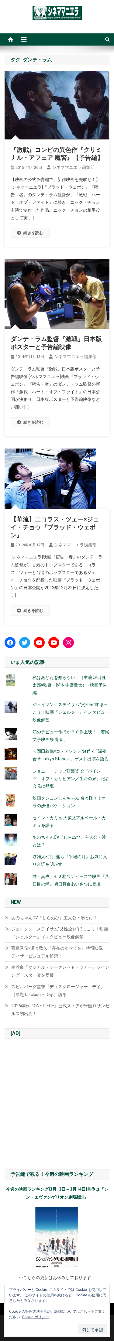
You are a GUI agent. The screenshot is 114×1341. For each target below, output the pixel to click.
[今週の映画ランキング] (57, 1237)
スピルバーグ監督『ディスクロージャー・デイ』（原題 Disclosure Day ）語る (58, 990)
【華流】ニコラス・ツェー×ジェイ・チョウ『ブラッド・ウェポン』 (55, 527)
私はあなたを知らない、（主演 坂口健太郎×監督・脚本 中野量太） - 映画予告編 (70, 685)
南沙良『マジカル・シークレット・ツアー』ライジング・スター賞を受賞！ (60, 971)
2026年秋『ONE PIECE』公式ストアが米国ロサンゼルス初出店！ (60, 1009)
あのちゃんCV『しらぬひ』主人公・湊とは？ (54, 917)
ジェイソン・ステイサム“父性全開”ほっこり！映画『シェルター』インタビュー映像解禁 (71, 712)
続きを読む (33, 232)
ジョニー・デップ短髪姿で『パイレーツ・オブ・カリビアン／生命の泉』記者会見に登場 (71, 779)
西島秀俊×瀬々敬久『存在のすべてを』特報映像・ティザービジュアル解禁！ (59, 952)
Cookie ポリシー (35, 1317)
